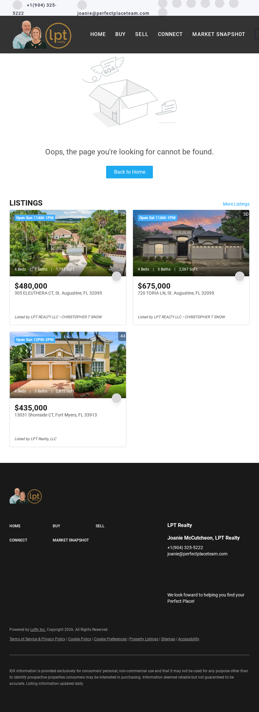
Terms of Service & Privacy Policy (37, 639)
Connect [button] (170, 34)
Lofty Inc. (38, 629)
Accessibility (188, 639)
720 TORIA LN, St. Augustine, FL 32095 (176, 293)
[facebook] (172, 568)
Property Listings (144, 639)
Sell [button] (141, 34)
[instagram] (210, 568)
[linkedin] (185, 568)
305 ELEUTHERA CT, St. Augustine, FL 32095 (58, 293)
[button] (31, 526)
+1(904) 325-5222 (185, 547)
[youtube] (222, 568)
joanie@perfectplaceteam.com (197, 553)
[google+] (162, 12)
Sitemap (168, 639)
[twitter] (197, 568)
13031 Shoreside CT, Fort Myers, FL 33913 (56, 414)
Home (98, 34)
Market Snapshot (218, 34)
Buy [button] (120, 34)
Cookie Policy (79, 639)
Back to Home (129, 172)
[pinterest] (235, 568)
